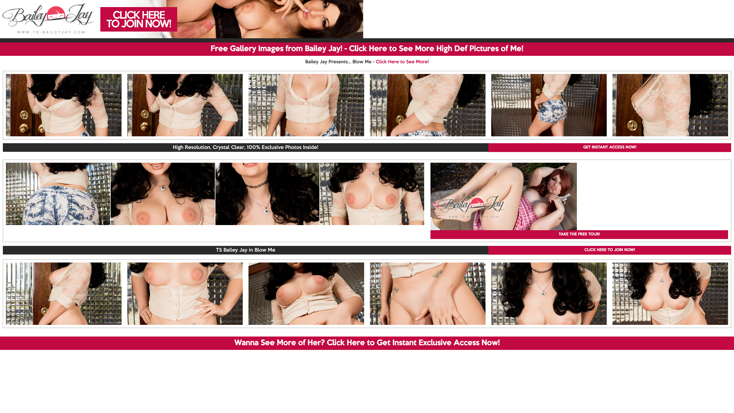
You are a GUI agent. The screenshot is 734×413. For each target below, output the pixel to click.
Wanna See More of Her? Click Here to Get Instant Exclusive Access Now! (367, 343)
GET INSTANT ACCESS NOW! (609, 147)
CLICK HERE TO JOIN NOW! (609, 250)
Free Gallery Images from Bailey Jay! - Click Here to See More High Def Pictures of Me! (367, 49)
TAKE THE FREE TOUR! (579, 234)
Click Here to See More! (402, 62)
